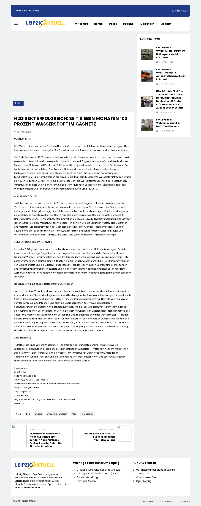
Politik (113, 23)
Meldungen (147, 23)
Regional (128, 23)
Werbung (185, 501)
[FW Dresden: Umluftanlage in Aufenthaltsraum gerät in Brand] (147, 76)
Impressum (149, 501)
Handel (98, 23)
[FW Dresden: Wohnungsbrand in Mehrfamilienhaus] (147, 125)
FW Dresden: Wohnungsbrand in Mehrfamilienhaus (168, 123)
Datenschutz (167, 501)
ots (22, 403)
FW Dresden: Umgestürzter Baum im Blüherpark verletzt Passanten (170, 52)
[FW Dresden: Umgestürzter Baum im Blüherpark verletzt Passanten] (147, 54)
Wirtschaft (81, 23)
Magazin (166, 23)
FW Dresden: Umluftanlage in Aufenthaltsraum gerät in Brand (171, 74)
